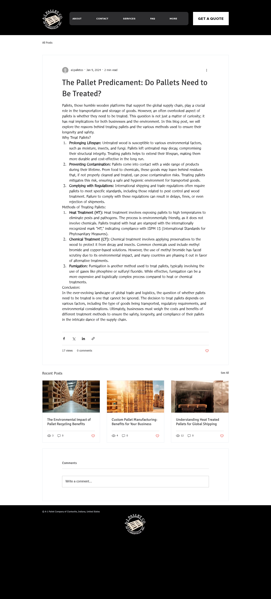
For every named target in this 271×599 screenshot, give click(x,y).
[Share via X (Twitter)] (74, 338)
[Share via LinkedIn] (83, 338)
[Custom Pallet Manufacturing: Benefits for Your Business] (135, 396)
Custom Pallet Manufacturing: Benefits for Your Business (134, 421)
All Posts (47, 42)
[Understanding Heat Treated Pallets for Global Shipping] (200, 396)
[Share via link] (93, 338)
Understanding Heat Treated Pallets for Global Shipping (197, 421)
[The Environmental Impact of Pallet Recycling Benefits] (71, 396)
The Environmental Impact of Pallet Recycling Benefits (69, 421)
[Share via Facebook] (64, 338)
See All (225, 373)
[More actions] (206, 70)
